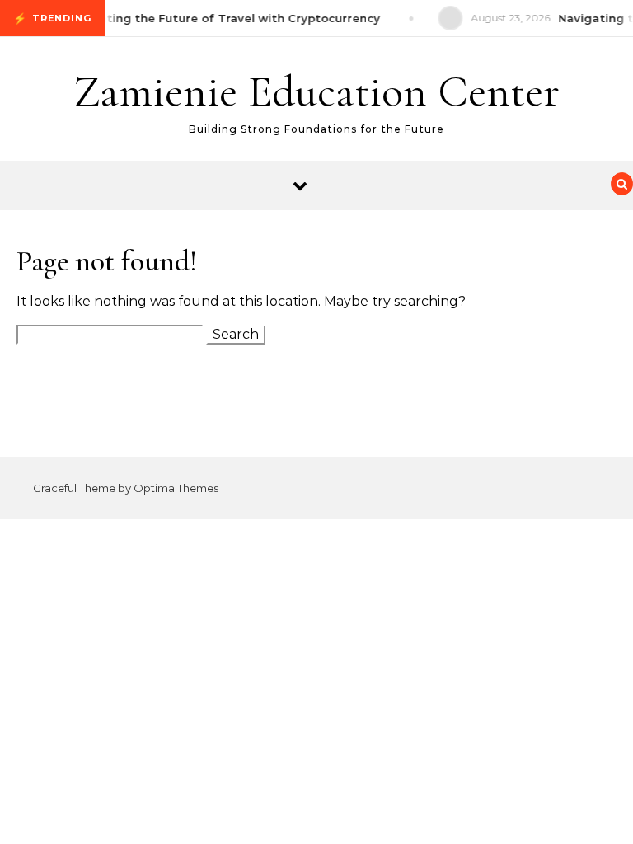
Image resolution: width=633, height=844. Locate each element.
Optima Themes (176, 488)
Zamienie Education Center (316, 91)
